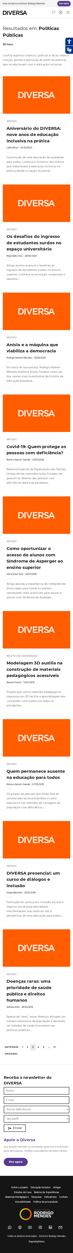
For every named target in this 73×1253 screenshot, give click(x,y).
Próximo (11, 1053)
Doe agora (15, 1162)
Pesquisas (36, 1197)
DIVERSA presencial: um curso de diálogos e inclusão (33, 879)
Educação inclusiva (41, 1187)
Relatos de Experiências (22, 656)
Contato (63, 1197)
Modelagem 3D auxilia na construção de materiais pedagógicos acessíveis (35, 669)
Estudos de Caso (22, 1192)
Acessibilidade (23, 1202)
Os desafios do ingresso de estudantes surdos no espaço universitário (34, 243)
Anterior (11, 1046)
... (49, 1046)
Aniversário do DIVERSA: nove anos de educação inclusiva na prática (34, 134)
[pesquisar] (53, 13)
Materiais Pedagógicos (17, 1197)
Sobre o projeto (19, 1187)
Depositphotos (37, 1242)
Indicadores (50, 1197)
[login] (60, 13)
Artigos (12, 121)
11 (54, 1046)
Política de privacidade (45, 1202)
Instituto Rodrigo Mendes (31, 4)
